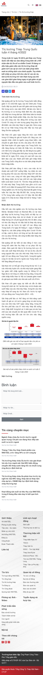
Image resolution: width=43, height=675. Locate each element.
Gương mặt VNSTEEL (9, 592)
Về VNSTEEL (6, 521)
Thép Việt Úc (28, 546)
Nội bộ (5, 630)
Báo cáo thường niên (31, 582)
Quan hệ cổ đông (31, 572)
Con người (5, 619)
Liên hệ (5, 549)
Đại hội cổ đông (29, 579)
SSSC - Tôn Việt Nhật (31, 549)
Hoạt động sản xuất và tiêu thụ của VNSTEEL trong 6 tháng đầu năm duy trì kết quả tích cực (21, 494)
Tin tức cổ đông (29, 576)
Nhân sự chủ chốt (8, 531)
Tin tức (14, 12)
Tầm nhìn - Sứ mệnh (9, 528)
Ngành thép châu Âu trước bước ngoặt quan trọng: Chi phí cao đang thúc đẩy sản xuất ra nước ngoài (20, 439)
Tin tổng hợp (6, 579)
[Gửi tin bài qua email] (13, 91)
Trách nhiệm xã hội (8, 616)
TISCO (25, 543)
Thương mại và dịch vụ (31, 528)
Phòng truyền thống (9, 525)
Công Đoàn (6, 541)
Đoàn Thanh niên (8, 544)
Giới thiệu (7, 518)
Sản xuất (26, 524)
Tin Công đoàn (7, 589)
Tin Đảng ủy (6, 585)
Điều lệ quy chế (28, 592)
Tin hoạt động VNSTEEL (10, 576)
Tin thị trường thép (26, 12)
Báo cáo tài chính (29, 589)
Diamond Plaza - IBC (30, 556)
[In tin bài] (3, 91)
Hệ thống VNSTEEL (9, 534)
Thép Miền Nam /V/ (30, 540)
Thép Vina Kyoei (29, 552)
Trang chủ (5, 12)
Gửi (21, 419)
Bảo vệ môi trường (8, 612)
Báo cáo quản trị (29, 585)
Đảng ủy (4, 538)
